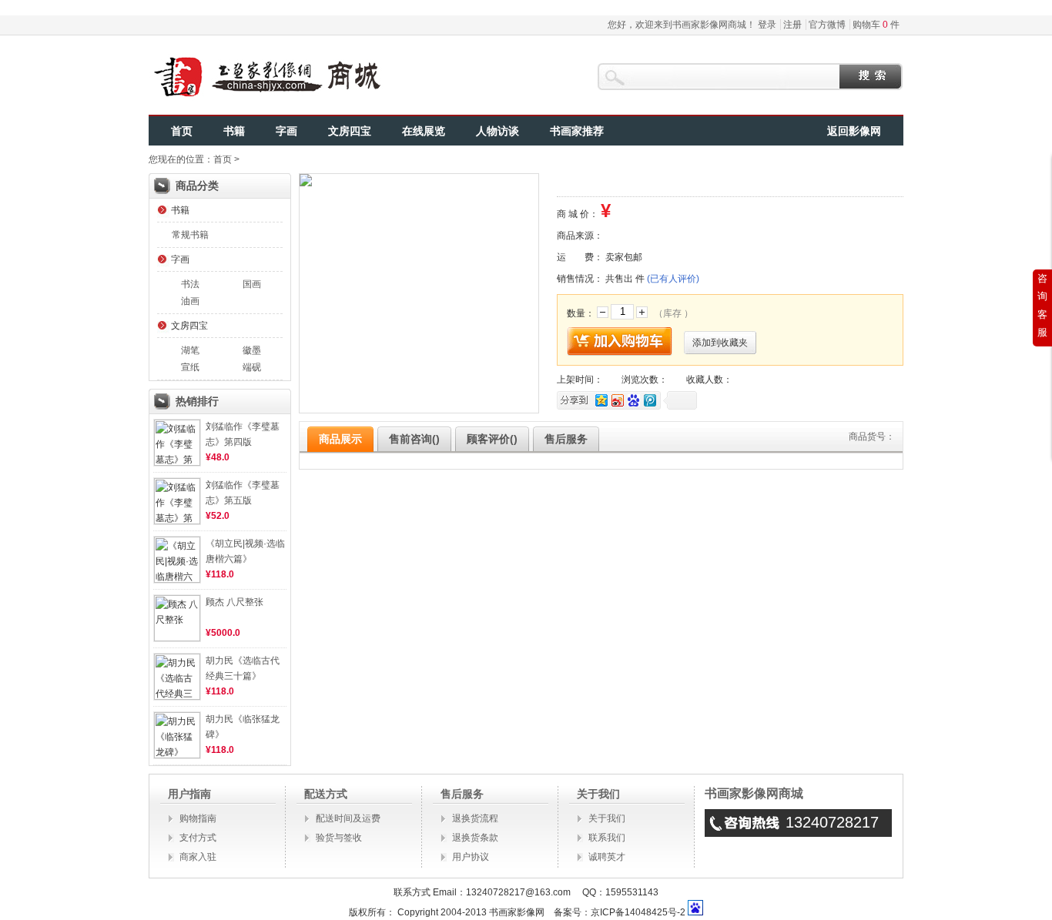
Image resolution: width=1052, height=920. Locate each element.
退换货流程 (475, 818)
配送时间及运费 (348, 818)
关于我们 (606, 818)
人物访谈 (497, 131)
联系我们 (606, 837)
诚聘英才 (606, 856)
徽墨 (252, 350)
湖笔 (190, 350)
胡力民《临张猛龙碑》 (243, 727)
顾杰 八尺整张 (234, 602)
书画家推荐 (577, 131)
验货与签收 (339, 837)
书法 (190, 284)
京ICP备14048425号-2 (638, 912)
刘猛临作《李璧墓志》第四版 (243, 434)
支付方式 (197, 837)
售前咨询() (414, 439)
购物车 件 (876, 24)
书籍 (234, 131)
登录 (767, 24)
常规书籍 (190, 234)
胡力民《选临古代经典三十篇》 (243, 668)
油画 (190, 301)
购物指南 (197, 818)
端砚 (252, 367)
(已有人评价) (673, 278)
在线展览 (423, 131)
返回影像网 (854, 131)
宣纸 (190, 367)
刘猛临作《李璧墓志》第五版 (243, 493)
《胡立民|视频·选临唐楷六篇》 (245, 551)
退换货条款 (475, 837)
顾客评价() (492, 439)
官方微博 (827, 24)
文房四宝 (349, 131)
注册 (792, 24)
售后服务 (566, 439)
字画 (286, 131)
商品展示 (340, 439)
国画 (252, 284)
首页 (182, 131)
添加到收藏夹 (720, 342)
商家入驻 (197, 856)
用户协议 (470, 856)
